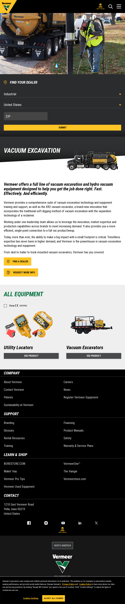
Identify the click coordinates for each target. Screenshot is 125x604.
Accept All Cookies (53, 598)
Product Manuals (74, 430)
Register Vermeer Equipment (81, 397)
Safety (67, 438)
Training (8, 446)
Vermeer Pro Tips (14, 479)
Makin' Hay (10, 471)
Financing (69, 423)
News (67, 390)
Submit (63, 127)
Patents (8, 397)
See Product (31, 355)
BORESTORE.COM (14, 463)
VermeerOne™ (72, 463)
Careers (68, 382)
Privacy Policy (68, 584)
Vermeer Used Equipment (19, 486)
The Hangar (70, 471)
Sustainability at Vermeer (19, 405)
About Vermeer (13, 382)
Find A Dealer (100, 8)
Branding (9, 423)
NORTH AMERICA (62, 545)
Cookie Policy (85, 584)
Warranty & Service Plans (78, 446)
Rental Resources (14, 438)
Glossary (9, 430)
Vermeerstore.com (75, 479)
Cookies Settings (30, 598)
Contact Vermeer (14, 390)
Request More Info (24, 272)
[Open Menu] (119, 6)
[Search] (110, 6)
